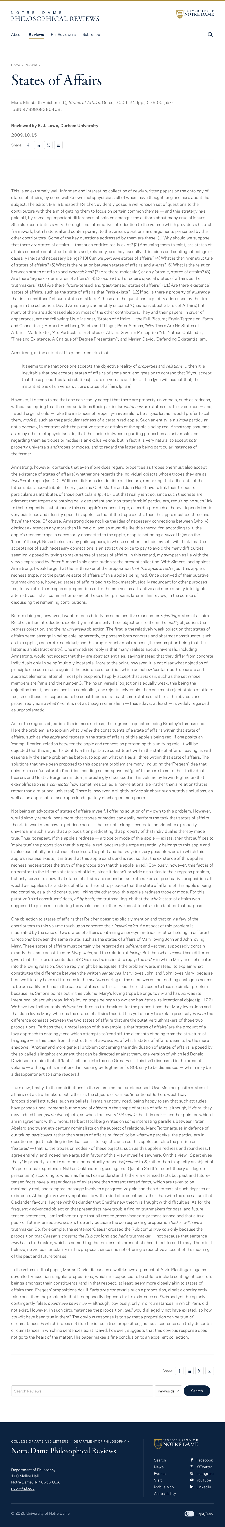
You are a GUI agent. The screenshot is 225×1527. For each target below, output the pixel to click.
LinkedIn (203, 1486)
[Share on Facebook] (28, 145)
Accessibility (165, 1493)
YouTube (203, 1480)
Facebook (204, 1460)
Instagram (204, 1473)
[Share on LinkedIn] (38, 145)
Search (197, 1390)
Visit (158, 1480)
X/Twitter (203, 1466)
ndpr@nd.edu (22, 1488)
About (16, 34)
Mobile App (164, 1486)
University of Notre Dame (48, 1513)
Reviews (36, 34)
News (158, 1466)
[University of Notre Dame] (195, 14)
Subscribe (91, 34)
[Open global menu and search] (210, 34)
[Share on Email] (58, 145)
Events (160, 1473)
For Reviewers (63, 34)
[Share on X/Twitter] (48, 145)
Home (15, 65)
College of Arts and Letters (40, 1441)
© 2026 (18, 1513)
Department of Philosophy (100, 1441)
